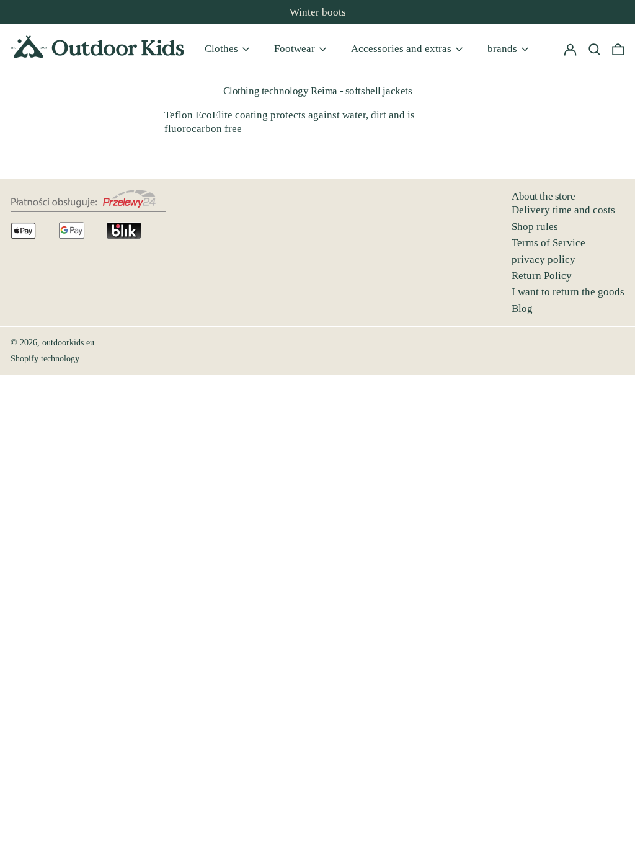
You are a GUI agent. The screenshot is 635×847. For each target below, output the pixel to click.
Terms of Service (548, 243)
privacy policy (543, 259)
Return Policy (542, 276)
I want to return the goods (568, 292)
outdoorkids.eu (68, 342)
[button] (617, 49)
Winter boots (318, 12)
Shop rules (535, 227)
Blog (522, 308)
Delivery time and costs (563, 210)
